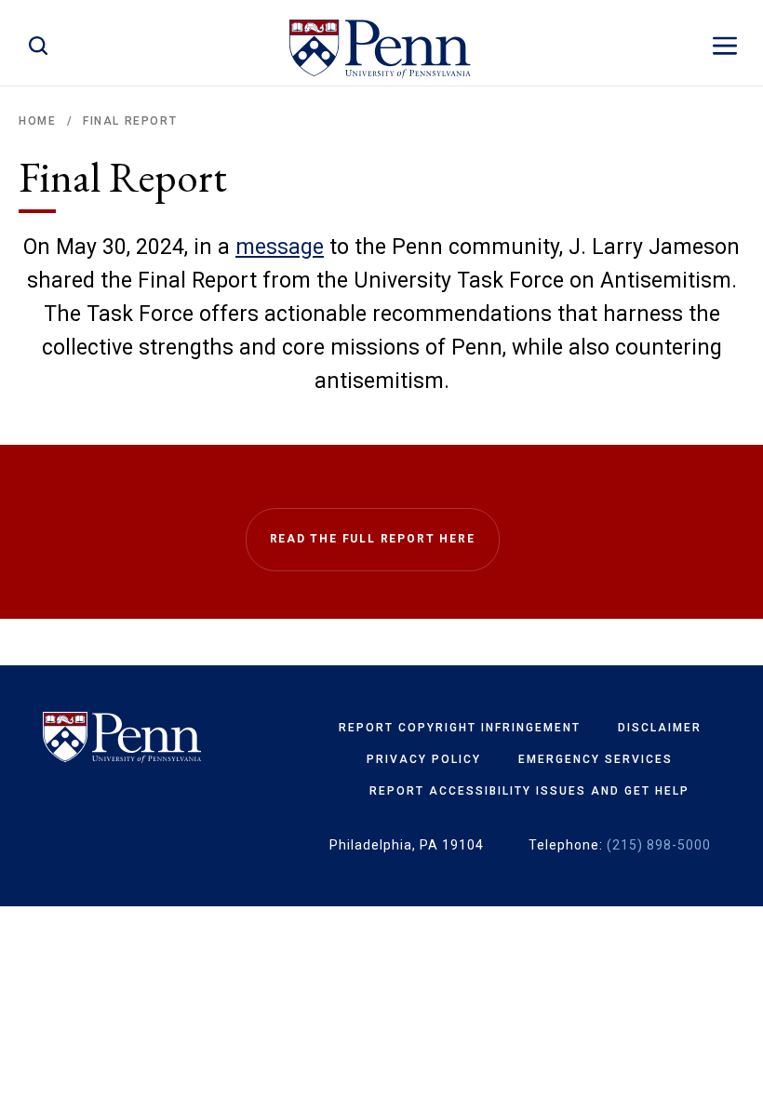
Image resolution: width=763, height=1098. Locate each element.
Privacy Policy (424, 759)
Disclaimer (660, 727)
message (279, 247)
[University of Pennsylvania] (122, 738)
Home (37, 120)
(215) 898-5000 (659, 844)
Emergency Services (595, 759)
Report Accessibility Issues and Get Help (529, 790)
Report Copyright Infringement (460, 727)
